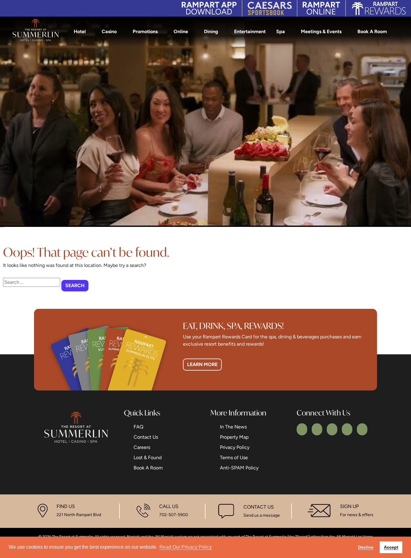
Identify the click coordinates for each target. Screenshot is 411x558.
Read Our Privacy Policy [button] (185, 547)
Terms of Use (234, 457)
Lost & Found (148, 457)
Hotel (80, 31)
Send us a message (261, 515)
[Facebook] (302, 429)
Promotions (145, 31)
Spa (280, 31)
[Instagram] (332, 429)
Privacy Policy (234, 447)
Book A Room (372, 31)
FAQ (138, 427)
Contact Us (146, 437)
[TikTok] (362, 429)
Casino (109, 31)
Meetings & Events (321, 31)
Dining (211, 31)
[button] (401, 31)
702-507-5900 (173, 514)
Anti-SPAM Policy (239, 468)
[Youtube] (347, 429)
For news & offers (356, 514)
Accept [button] (391, 547)
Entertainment (250, 31)
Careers (142, 447)
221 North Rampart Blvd (79, 514)
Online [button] (181, 31)
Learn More (202, 364)
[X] (317, 429)
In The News (233, 427)
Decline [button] (365, 547)
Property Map (234, 437)
